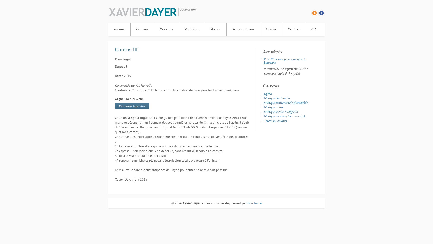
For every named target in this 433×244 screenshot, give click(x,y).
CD (313, 29)
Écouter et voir (243, 29)
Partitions (192, 29)
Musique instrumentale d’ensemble (286, 102)
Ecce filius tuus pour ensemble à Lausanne (284, 60)
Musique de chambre (277, 98)
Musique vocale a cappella (281, 111)
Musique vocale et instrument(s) (284, 116)
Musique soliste (273, 107)
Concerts (166, 29)
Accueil (119, 29)
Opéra (268, 93)
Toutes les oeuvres (275, 120)
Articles (271, 29)
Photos (215, 29)
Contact (294, 29)
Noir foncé (254, 203)
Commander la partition (132, 106)
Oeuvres (142, 29)
